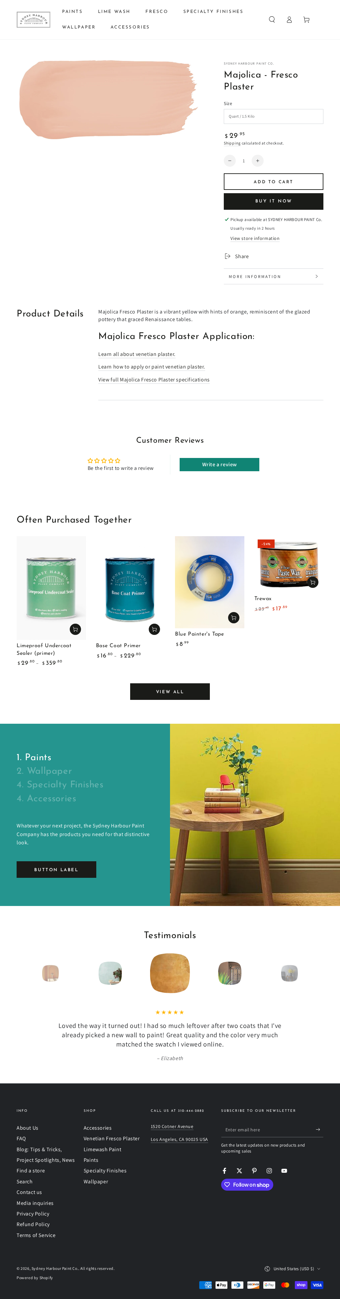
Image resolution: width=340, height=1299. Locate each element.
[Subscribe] (319, 1129)
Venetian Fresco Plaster (112, 1138)
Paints (91, 1160)
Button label (56, 870)
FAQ (21, 1138)
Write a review (219, 464)
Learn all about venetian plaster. (137, 354)
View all (170, 692)
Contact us (29, 1192)
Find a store (31, 1170)
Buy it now (273, 201)
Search (25, 1181)
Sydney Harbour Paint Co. (249, 63)
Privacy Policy (33, 1213)
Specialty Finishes (105, 1170)
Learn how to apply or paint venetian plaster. (151, 366)
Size (228, 103)
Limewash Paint (102, 1149)
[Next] (304, 973)
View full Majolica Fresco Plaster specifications (154, 379)
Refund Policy (33, 1224)
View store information (255, 238)
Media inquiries (35, 1203)
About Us (28, 1127)
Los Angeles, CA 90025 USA (179, 1139)
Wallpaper (96, 1181)
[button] (272, 19)
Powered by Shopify (35, 1277)
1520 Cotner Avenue (172, 1126)
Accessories (98, 1127)
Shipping (232, 143)
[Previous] (35, 973)
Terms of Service (36, 1235)
